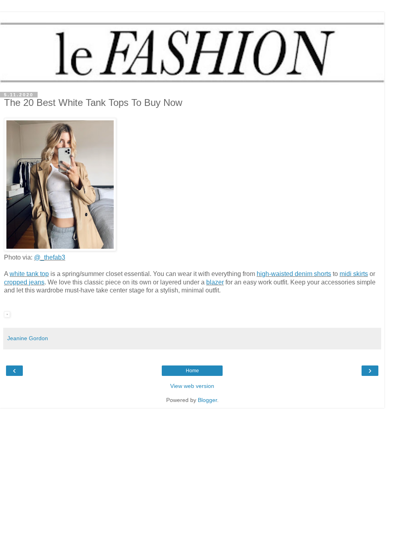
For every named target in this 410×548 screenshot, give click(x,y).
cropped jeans (24, 282)
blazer (215, 282)
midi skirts (354, 273)
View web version (192, 386)
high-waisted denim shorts (294, 273)
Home (192, 370)
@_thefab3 (49, 257)
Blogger (207, 400)
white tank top (29, 273)
